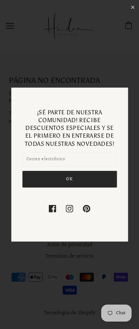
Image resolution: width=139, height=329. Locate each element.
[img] (52, 208)
